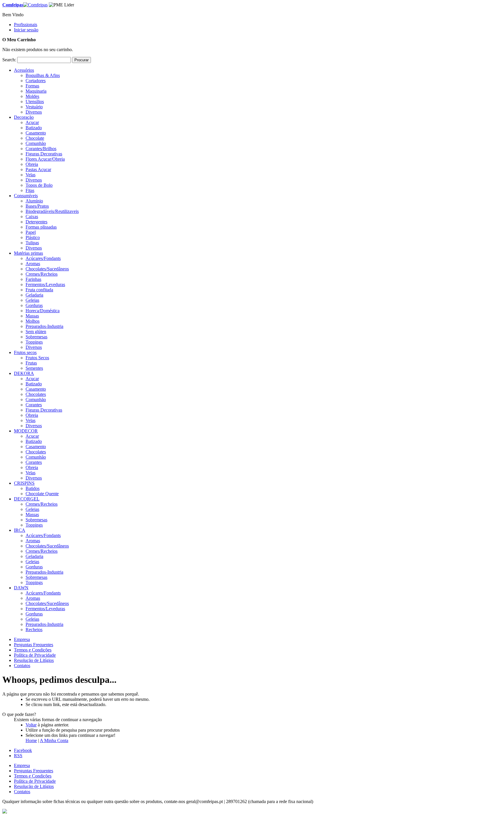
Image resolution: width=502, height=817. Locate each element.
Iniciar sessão (26, 29)
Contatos (22, 665)
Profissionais (25, 24)
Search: (9, 59)
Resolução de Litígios (34, 660)
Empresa (22, 639)
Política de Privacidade (35, 655)
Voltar (31, 724)
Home (31, 740)
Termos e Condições (32, 649)
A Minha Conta (54, 740)
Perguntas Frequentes (33, 644)
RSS (18, 755)
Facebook (23, 750)
